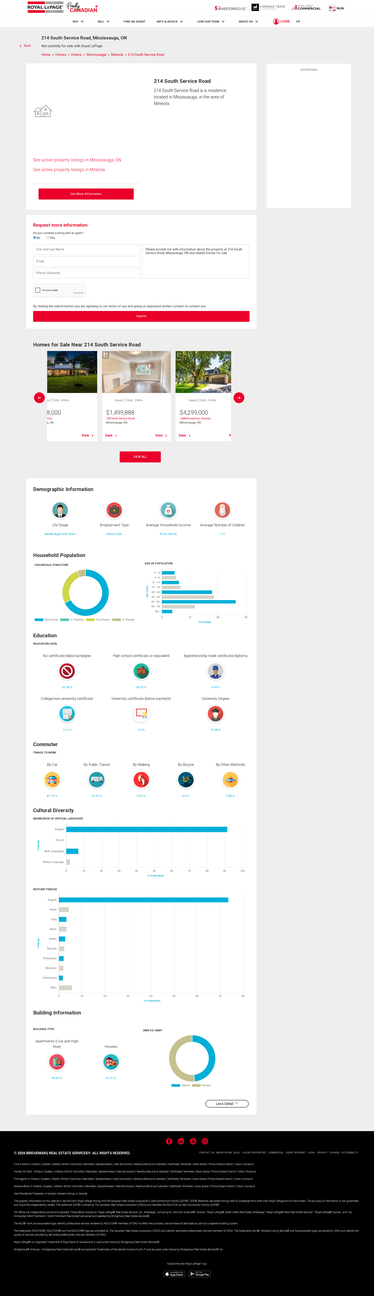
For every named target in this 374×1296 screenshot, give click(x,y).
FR (298, 21)
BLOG (237, 1152)
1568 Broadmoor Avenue (195, 418)
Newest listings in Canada (72, 1193)
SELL (101, 21)
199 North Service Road (120, 418)
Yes (52, 238)
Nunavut (248, 1164)
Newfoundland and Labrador (150, 1164)
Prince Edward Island (220, 1164)
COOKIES (334, 1152)
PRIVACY (322, 1152)
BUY (75, 21)
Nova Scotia (200, 1164)
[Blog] (336, 8)
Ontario (35, 1164)
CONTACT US (206, 1152)
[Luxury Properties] (268, 8)
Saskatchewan (104, 1164)
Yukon (238, 1164)
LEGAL (311, 1152)
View (85, 435)
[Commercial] (306, 8)
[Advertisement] (308, 139)
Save (109, 435)
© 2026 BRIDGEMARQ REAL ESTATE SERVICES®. (53, 1153)
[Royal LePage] (62, 8)
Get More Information (86, 194)
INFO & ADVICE (167, 21)
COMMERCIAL (276, 1152)
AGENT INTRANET (296, 1152)
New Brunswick (123, 1164)
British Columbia (71, 1164)
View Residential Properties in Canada (35, 1193)
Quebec (46, 1164)
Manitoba (88, 1164)
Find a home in (22, 1164)
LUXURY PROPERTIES (254, 1152)
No (38, 238)
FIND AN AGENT (134, 21)
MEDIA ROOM (224, 1152)
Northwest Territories (179, 1164)
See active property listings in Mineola (69, 169)
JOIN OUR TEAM (208, 21)
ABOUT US (246, 21)
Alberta (56, 1164)
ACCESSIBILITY (350, 1152)
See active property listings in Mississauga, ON (77, 160)
